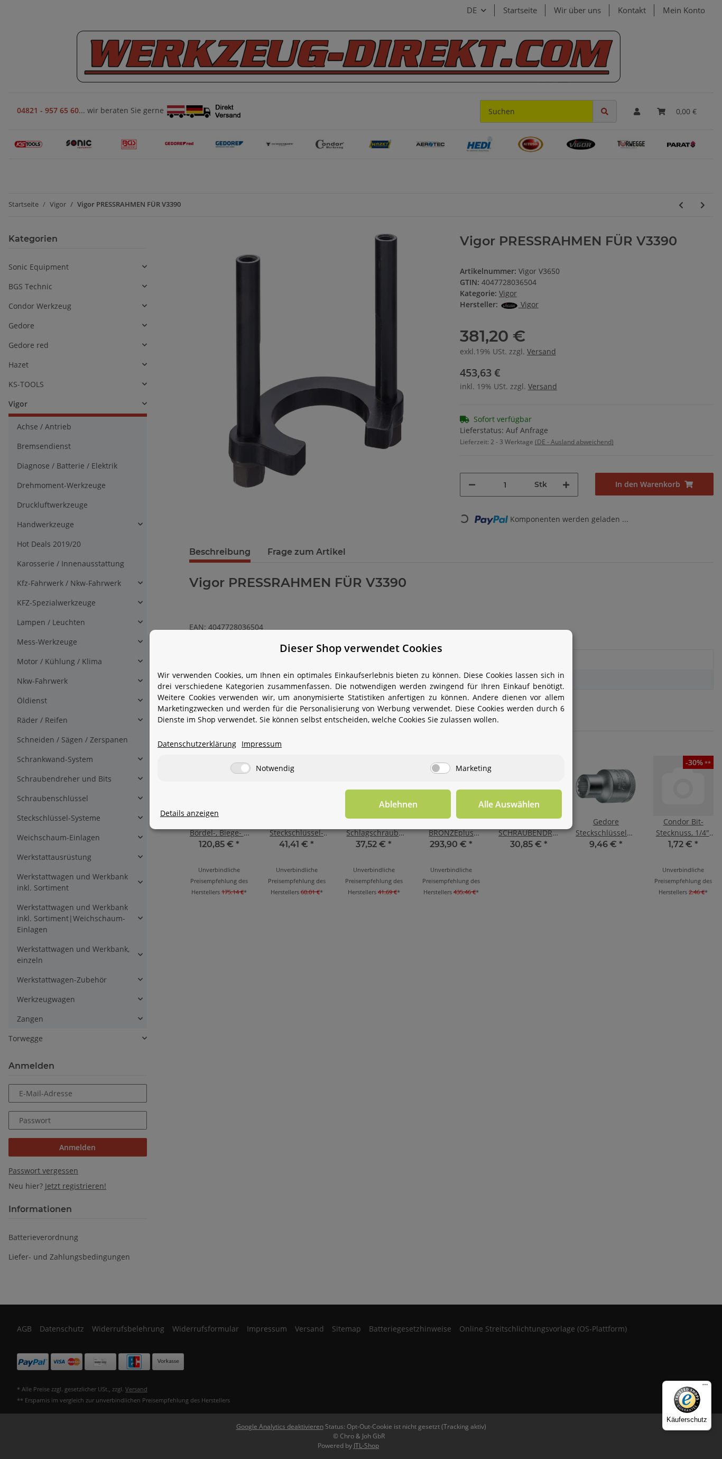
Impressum (262, 744)
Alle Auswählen (509, 804)
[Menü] (705, 1387)
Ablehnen (398, 804)
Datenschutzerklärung (197, 744)
